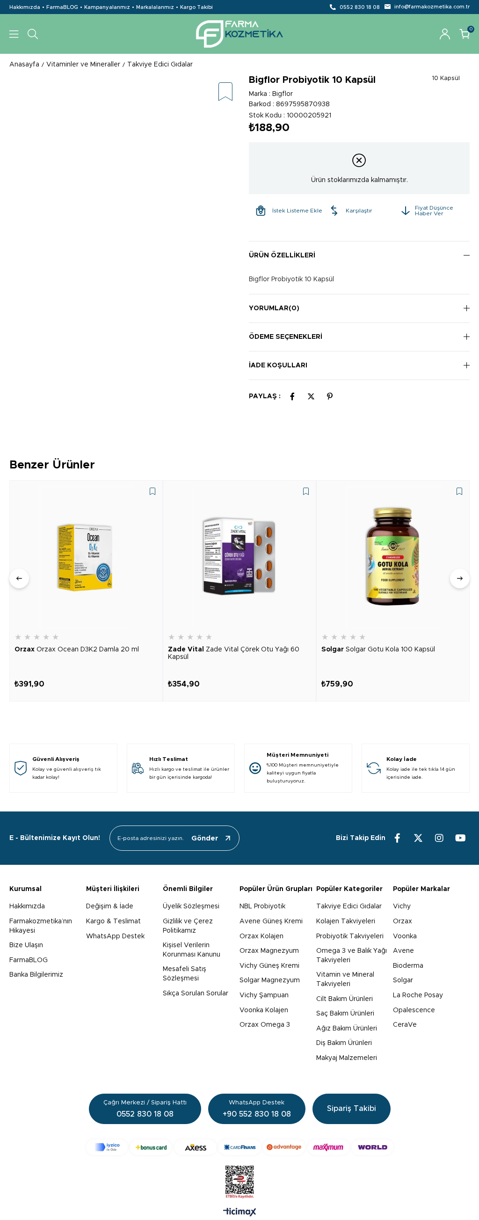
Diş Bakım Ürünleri (344, 1043)
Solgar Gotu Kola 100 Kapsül (378, 649)
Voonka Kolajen (264, 1010)
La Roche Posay (418, 995)
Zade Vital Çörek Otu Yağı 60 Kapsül (233, 653)
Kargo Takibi (196, 7)
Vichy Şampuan (264, 995)
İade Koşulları (278, 365)
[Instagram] (439, 838)
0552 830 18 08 (360, 7)
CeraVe (405, 1025)
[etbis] (239, 1182)
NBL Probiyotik (262, 906)
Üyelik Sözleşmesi (191, 906)
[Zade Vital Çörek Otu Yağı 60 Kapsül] (239, 556)
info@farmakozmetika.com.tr (432, 6)
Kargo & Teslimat (113, 921)
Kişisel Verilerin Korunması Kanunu (191, 950)
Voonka (405, 936)
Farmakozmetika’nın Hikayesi (40, 926)
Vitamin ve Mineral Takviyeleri (345, 979)
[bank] (239, 1147)
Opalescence (414, 1010)
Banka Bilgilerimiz (36, 975)
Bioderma (408, 966)
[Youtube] (460, 838)
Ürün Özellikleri (282, 255)
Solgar (403, 980)
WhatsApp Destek (115, 936)
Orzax (402, 921)
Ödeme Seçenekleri (285, 337)
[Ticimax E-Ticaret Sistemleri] (239, 1213)
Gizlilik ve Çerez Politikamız (188, 926)
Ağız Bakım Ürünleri (346, 1028)
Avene (403, 951)
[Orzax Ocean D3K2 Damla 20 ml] (86, 556)
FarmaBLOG (62, 7)
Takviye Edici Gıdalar (349, 906)
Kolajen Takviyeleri (345, 921)
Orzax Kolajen (261, 936)
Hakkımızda (24, 7)
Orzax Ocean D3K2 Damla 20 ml (77, 649)
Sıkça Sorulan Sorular (195, 993)
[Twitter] (418, 838)
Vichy (402, 906)
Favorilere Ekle (152, 491)
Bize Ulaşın (26, 945)
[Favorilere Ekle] (225, 92)
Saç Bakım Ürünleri (345, 1013)
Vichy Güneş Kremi (269, 966)
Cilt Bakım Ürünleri (344, 999)
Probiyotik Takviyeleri (350, 936)
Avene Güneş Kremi (271, 921)
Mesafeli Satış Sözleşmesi (184, 974)
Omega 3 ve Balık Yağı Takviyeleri (351, 956)
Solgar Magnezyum (270, 980)
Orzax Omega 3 (265, 1025)
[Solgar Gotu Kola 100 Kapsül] (392, 556)
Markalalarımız (155, 7)
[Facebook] (397, 838)
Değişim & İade (109, 906)
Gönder (204, 838)
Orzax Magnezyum (269, 951)
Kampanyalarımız (107, 7)
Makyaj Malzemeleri (346, 1058)
